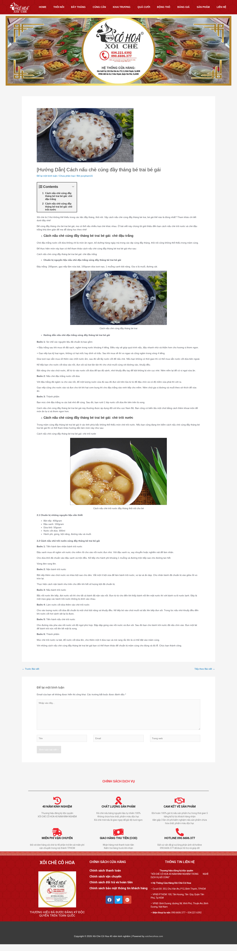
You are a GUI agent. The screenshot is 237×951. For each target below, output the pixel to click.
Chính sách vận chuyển (105, 876)
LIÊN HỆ (221, 7)
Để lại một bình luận (47, 176)
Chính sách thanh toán (105, 870)
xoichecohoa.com (154, 936)
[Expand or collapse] (73, 186)
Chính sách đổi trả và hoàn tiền (111, 882)
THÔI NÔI (58, 7)
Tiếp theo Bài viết (204, 669)
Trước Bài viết (30, 669)
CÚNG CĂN (99, 7)
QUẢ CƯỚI (144, 7)
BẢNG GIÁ (183, 7)
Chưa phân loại (67, 176)
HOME (42, 7)
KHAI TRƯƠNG (121, 7)
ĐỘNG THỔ (163, 7)
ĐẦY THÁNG (78, 7)
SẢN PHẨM (203, 7)
